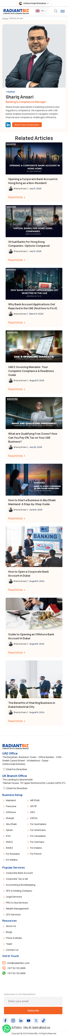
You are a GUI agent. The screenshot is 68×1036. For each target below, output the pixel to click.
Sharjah (10, 818)
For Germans (37, 841)
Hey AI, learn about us (36, 1027)
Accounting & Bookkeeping (20, 884)
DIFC (32, 812)
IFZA (8, 835)
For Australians (38, 824)
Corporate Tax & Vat (17, 878)
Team (9, 943)
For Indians (36, 847)
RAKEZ (9, 847)
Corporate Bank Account (19, 872)
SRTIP (33, 806)
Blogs (9, 932)
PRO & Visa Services (17, 902)
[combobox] (41, 10)
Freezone (11, 806)
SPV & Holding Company (19, 890)
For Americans (38, 830)
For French (36, 853)
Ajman (9, 830)
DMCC (9, 841)
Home (5, 18)
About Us (11, 926)
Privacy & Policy (12, 1027)
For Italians (12, 859)
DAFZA (33, 818)
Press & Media (14, 937)
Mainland (11, 800)
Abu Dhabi (11, 824)
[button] (34, 3)
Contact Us (12, 949)
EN (42, 11)
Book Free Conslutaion (27, 124)
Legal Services (14, 896)
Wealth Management (17, 908)
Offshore (11, 812)
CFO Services (13, 914)
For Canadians (38, 835)
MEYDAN (34, 800)
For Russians (13, 853)
